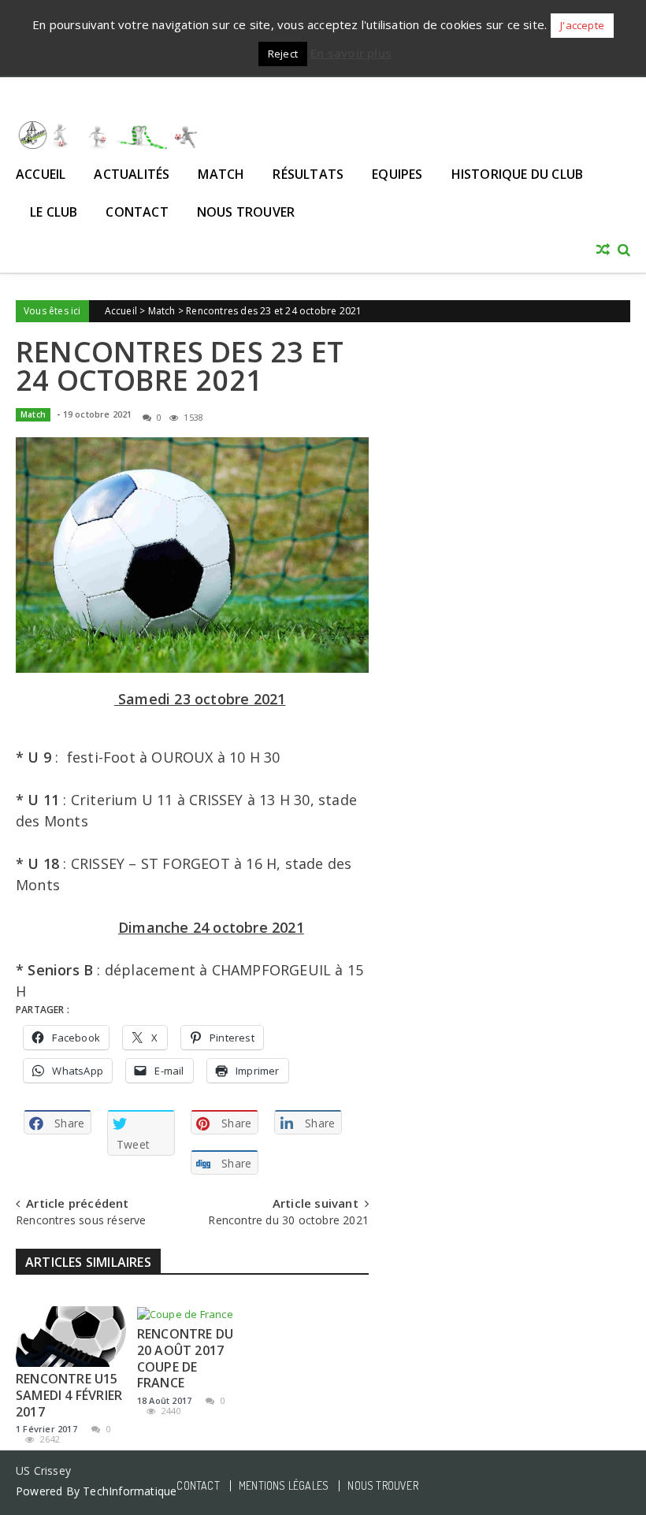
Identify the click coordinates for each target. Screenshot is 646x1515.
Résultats (308, 174)
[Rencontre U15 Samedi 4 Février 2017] (71, 1336)
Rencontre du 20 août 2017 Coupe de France (185, 1358)
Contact (137, 212)
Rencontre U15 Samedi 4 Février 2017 (69, 1395)
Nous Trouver (246, 212)
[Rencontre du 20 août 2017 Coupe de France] (192, 1314)
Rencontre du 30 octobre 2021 (288, 1219)
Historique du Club (517, 174)
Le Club (53, 212)
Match (221, 174)
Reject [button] (283, 53)
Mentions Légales (284, 1485)
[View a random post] (603, 250)
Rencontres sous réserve (81, 1219)
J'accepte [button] (582, 25)
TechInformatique (129, 1490)
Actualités (131, 174)
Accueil (40, 174)
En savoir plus (351, 53)
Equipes (397, 174)
